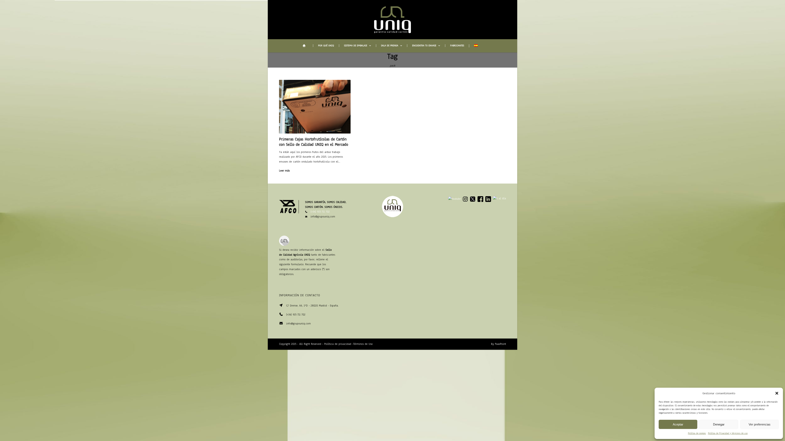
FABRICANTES (457, 45)
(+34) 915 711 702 (320, 212)
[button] (777, 393)
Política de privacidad (337, 344)
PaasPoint (500, 344)
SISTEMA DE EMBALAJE (355, 45)
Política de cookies (697, 433)
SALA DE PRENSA (389, 45)
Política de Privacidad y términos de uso (728, 433)
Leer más (284, 171)
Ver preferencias (759, 424)
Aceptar (678, 424)
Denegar (718, 424)
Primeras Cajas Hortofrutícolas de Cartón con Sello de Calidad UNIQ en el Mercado (313, 142)
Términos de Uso (363, 344)
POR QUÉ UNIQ (326, 45)
